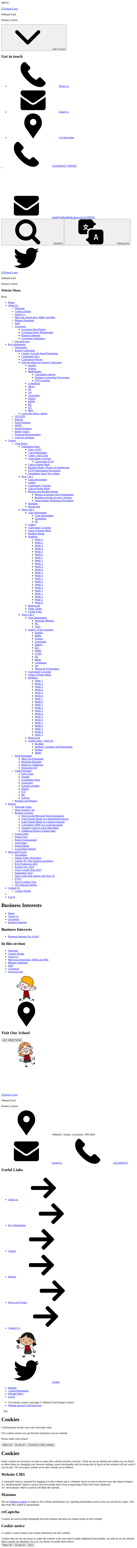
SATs (37, 626)
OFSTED (20, 416)
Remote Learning (24, 812)
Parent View (21, 836)
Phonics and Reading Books (43, 491)
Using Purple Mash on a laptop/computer (43, 821)
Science (32, 368)
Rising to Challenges (32, 764)
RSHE (31, 401)
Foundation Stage (30, 446)
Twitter (56, 1382)
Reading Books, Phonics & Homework (49, 467)
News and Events (17, 851)
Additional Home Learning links (38, 830)
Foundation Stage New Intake (44, 473)
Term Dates (21, 842)
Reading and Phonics (26, 800)
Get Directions (66, 137)
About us (13, 1199)
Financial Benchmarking (28, 434)
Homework (34, 506)
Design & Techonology (47, 668)
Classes (12, 440)
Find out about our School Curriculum (41, 362)
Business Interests (30, 335)
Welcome (20, 308)
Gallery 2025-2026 (38, 455)
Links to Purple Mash (39, 530)
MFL (31, 410)
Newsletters (21, 854)
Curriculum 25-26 (44, 461)
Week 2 (39, 542)
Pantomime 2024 (24, 873)
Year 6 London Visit (25, 882)
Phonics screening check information (54, 494)
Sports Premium (23, 428)
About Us (13, 305)
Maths (38, 635)
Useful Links (35, 611)
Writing (39, 749)
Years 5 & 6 (27, 614)
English (32, 365)
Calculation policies (45, 374)
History (32, 398)
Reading (39, 743)
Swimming (40, 518)
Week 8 (39, 701)
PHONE (72, 165)
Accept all (20, 1445)
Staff (17, 323)
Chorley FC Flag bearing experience (34, 860)
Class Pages (21, 443)
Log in (11, 897)
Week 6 (39, 554)
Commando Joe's (30, 356)
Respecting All (29, 767)
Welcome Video (23, 806)
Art (30, 392)
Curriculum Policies (31, 359)
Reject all (7, 1445)
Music (31, 386)
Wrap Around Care (25, 809)
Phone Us (64, 86)
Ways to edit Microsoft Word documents (42, 815)
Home (11, 302)
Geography (34, 395)
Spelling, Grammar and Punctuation (54, 746)
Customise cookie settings (41, 1445)
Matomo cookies (18, 1501)
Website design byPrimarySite (25, 1405)
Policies (19, 419)
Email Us (64, 111)
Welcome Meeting (44, 620)
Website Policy (16, 1393)
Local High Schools (25, 848)
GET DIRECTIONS (12, 1040)
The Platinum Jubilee (26, 885)
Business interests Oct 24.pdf (23, 936)
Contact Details (23, 311)
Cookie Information (18, 1390)
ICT (23, 791)
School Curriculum (25, 350)
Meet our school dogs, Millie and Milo (35, 317)
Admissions (21, 347)
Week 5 (39, 551)
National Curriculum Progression (52, 377)
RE (30, 404)
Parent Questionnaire (26, 839)
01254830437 (59, 165)
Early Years (27, 773)
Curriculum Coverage (39, 458)
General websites (30, 785)
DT (30, 407)
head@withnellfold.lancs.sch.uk (69, 217)
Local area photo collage (34, 413)
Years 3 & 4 (27, 509)
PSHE (38, 650)
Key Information (17, 344)
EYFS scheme (42, 380)
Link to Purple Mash (39, 464)
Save (30, 1545)
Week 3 (39, 545)
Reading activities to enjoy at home (53, 497)
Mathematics (34, 371)
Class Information (37, 452)
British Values (22, 431)
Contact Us (14, 888)
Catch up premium (24, 437)
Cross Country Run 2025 (28, 870)
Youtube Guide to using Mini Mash (40, 827)
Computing (34, 383)
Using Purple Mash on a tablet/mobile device (45, 818)
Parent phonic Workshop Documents (54, 500)
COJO (38, 653)
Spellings (33, 503)
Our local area (22, 341)
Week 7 (39, 557)
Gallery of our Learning (40, 629)
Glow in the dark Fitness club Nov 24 (34, 876)
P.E (36, 656)
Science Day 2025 (24, 867)
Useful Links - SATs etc (40, 740)
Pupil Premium (22, 422)
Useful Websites (23, 770)
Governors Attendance (33, 338)
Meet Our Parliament (32, 758)
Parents (12, 803)
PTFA (18, 879)
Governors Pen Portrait (33, 329)
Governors (20, 326)
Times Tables (35, 608)
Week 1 (39, 539)
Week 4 (39, 548)
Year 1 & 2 (27, 476)
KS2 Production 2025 (26, 864)
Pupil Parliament (23, 755)
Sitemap (12, 1387)
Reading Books (36, 533)
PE (29, 389)
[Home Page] (9, 8)
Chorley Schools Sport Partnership (39, 353)
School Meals (22, 845)
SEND (18, 425)
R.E (37, 647)
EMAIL (91, 217)
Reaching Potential (31, 761)
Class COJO (34, 449)
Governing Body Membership (37, 332)
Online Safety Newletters (28, 857)
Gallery (32, 482)
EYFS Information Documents (44, 470)
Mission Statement (24, 320)
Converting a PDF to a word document (41, 824)
